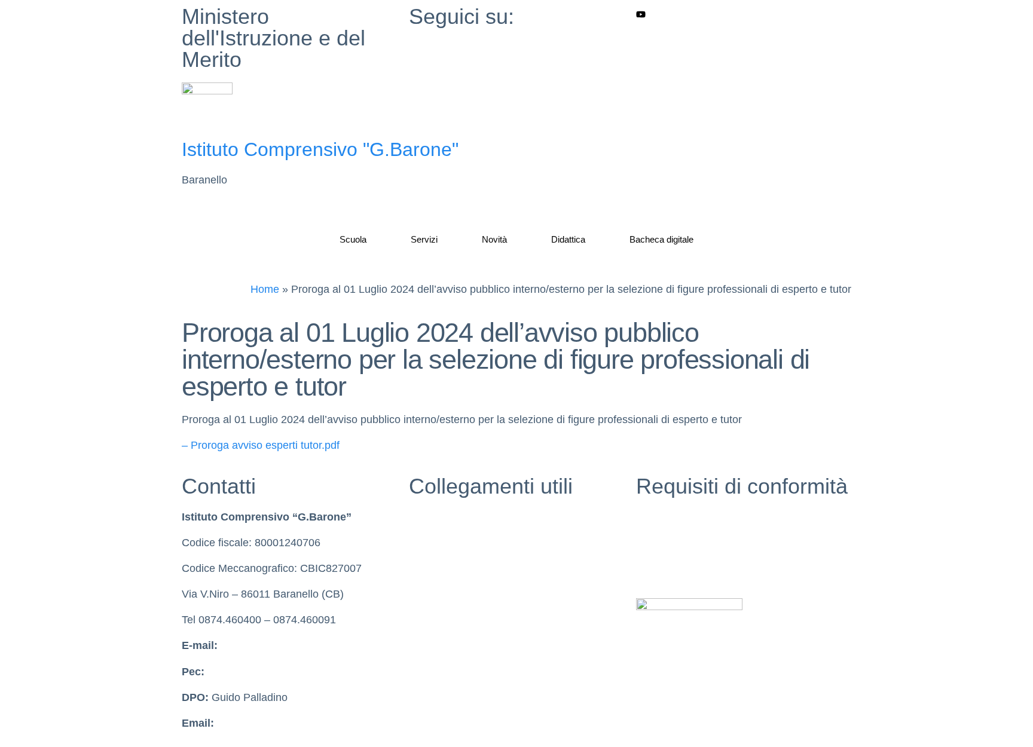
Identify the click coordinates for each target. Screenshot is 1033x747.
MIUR (422, 517)
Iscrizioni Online (447, 620)
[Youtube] (743, 14)
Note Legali (663, 568)
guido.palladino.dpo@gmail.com (293, 723)
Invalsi (424, 568)
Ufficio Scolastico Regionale (475, 594)
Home (264, 289)
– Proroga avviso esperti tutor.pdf (261, 445)
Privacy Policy (669, 517)
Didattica (568, 239)
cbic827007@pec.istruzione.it (277, 672)
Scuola (353, 239)
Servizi (424, 239)
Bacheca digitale (661, 239)
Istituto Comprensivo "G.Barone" (320, 149)
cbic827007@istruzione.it (281, 645)
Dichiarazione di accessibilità (705, 543)
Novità (494, 239)
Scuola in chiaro (447, 543)
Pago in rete (438, 645)
